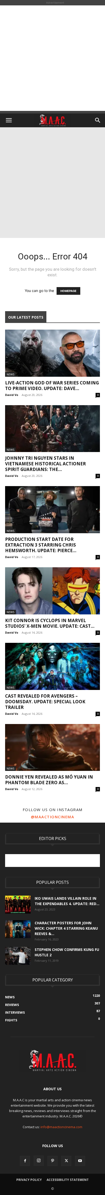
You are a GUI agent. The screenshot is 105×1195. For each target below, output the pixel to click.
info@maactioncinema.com (61, 1127)
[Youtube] (80, 1161)
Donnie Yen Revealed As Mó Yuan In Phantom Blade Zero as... (49, 779)
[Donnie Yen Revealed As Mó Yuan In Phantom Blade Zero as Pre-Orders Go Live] (52, 747)
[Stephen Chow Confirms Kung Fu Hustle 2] (18, 956)
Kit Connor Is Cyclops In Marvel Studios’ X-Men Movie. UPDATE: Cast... (50, 623)
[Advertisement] (52, 58)
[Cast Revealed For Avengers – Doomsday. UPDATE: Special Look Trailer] (52, 666)
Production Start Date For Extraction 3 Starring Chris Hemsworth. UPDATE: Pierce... (40, 544)
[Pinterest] (52, 1161)
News (10, 374)
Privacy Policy (29, 1180)
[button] (9, 120)
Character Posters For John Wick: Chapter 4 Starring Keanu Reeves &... (66, 928)
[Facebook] (25, 1161)
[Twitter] (66, 1161)
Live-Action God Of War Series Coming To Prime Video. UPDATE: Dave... (52, 385)
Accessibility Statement (68, 1180)
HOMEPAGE (68, 291)
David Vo (11, 395)
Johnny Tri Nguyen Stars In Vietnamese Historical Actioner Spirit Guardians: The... (45, 463)
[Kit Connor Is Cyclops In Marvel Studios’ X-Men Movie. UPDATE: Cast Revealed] (52, 590)
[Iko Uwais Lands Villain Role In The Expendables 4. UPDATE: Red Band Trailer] (18, 905)
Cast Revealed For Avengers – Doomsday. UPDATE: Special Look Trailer (45, 701)
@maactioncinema (52, 816)
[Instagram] (39, 1161)
